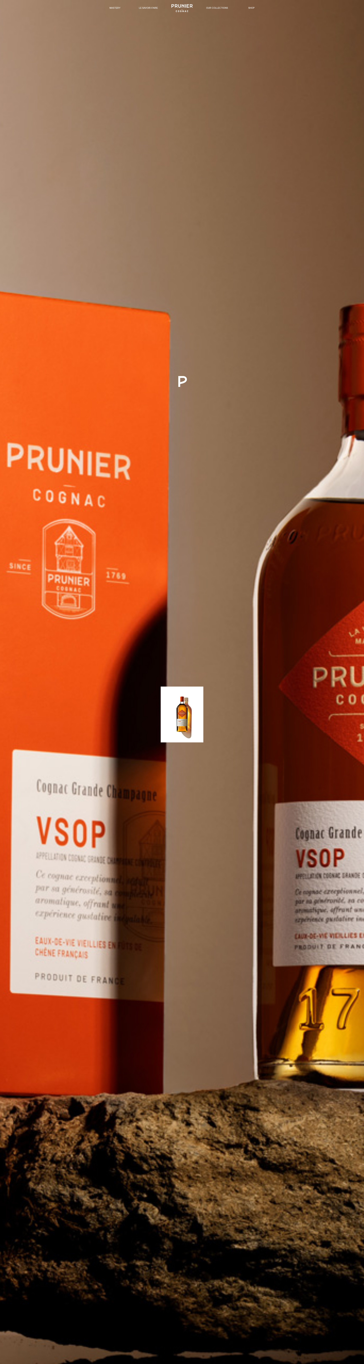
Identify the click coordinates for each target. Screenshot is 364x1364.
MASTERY (114, 8)
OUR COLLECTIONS (217, 8)
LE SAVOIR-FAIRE (148, 8)
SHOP (251, 8)
